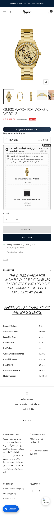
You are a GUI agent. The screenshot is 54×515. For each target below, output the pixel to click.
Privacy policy (9, 498)
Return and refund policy (13, 488)
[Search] (10, 12)
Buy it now (27, 237)
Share (5, 259)
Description (9, 270)
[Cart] (49, 12)
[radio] (27, 139)
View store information (15, 252)
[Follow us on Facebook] (33, 491)
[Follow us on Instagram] (39, 491)
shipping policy (9, 493)
